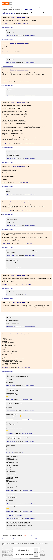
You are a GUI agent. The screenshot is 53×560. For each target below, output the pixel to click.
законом (8, 548)
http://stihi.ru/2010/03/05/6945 (14, 515)
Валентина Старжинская (7, 51)
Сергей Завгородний (22, 17)
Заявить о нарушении (23, 23)
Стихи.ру (46, 543)
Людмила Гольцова (6, 309)
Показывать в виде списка (8, 13)
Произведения (10, 7)
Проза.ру (4, 544)
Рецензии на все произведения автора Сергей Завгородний (28, 539)
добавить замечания (7, 27)
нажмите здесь (23, 555)
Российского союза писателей (35, 558)
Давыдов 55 (4, 182)
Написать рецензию (7, 539)
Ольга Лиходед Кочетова (7, 143)
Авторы (4, 7)
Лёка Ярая (4, 23)
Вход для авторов (41, 7)
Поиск (22, 7)
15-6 (31, 535)
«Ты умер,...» (30, 9)
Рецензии (17, 7)
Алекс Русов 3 (5, 367)
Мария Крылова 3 (6, 284)
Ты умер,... (13, 17)
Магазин (27, 7)
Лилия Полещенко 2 (6, 243)
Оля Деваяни (5, 81)
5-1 (33, 535)
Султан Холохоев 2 (6, 210)
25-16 (28, 535)
